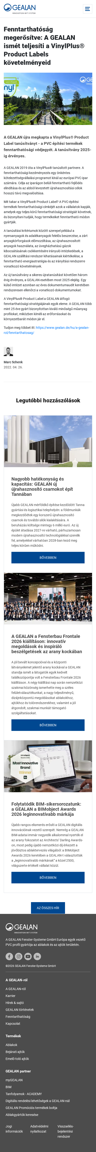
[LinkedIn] (37, 956)
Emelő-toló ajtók (17, 1059)
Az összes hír (48, 908)
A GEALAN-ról (16, 989)
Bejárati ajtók (15, 1052)
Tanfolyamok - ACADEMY (24, 1094)
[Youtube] (28, 956)
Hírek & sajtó (15, 1003)
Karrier (10, 996)
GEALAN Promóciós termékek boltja (31, 1108)
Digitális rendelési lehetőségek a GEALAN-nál (38, 1101)
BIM (8, 1087)
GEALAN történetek (20, 1010)
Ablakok (11, 1045)
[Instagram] (18, 956)
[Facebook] (9, 956)
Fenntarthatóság (18, 1016)
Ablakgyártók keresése (22, 1115)
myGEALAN (14, 1080)
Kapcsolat (13, 1023)
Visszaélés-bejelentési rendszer (66, 1131)
